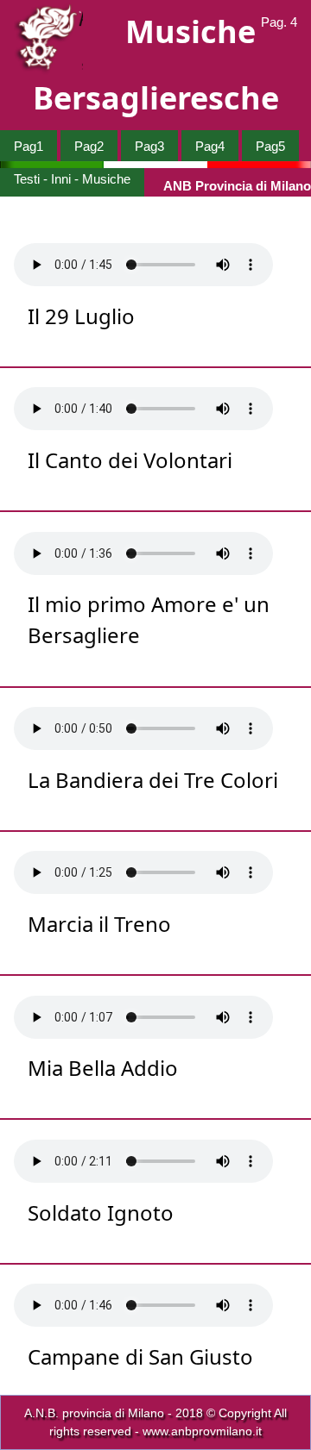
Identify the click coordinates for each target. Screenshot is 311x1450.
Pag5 (270, 146)
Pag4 (210, 146)
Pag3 (149, 146)
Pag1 (28, 146)
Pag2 (89, 146)
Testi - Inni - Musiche (72, 179)
